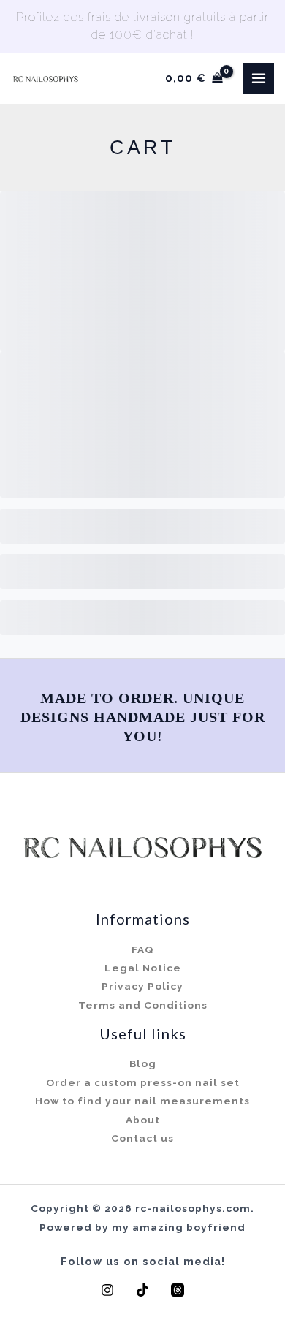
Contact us (142, 1138)
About (143, 1120)
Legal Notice (142, 968)
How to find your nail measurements (142, 1101)
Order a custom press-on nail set (143, 1082)
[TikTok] (142, 1290)
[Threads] (177, 1290)
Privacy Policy (142, 986)
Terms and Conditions (143, 1005)
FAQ (142, 949)
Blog (142, 1063)
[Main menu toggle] (258, 78)
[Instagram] (107, 1290)
